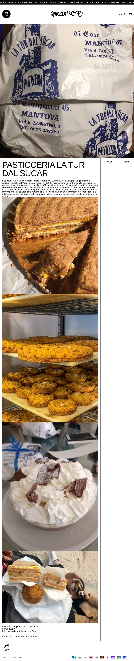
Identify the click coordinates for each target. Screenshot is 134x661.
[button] (125, 14)
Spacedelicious (15, 657)
